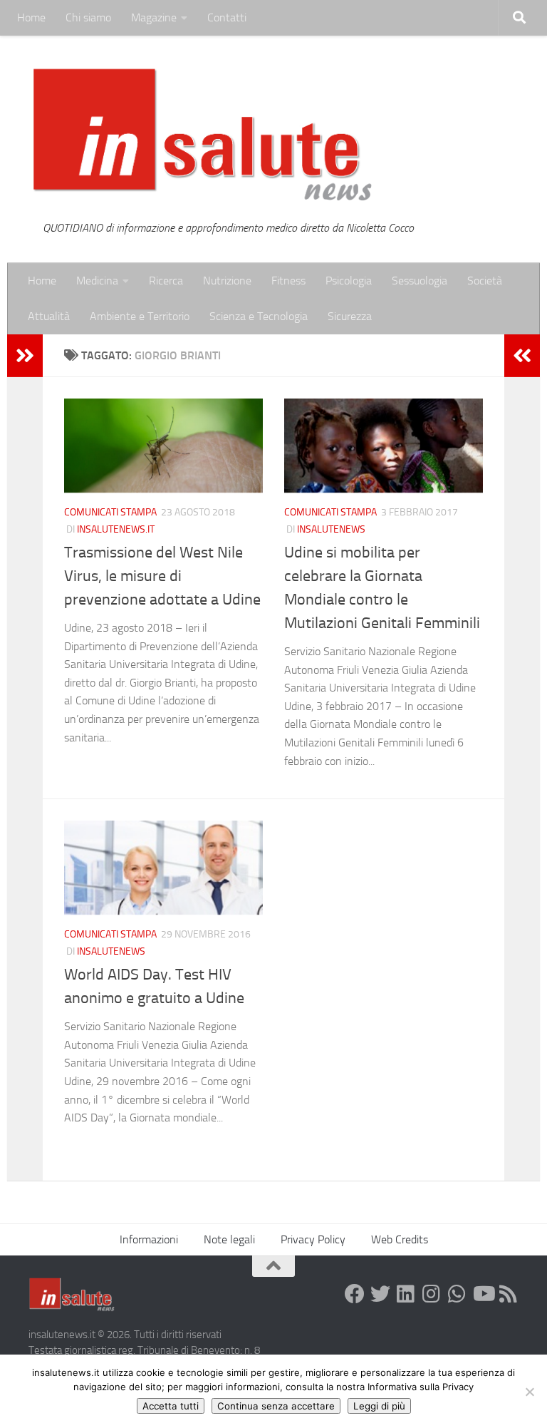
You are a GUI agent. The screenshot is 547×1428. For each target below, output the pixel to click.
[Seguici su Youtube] (483, 1294)
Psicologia (348, 280)
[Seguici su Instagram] (432, 1294)
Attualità (49, 316)
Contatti (226, 17)
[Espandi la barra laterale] (25, 355)
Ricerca (166, 280)
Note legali (229, 1239)
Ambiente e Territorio (139, 316)
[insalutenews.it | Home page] (202, 135)
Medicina (97, 280)
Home (31, 17)
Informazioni (149, 1239)
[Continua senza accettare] (529, 1392)
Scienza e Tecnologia (258, 316)
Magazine (154, 17)
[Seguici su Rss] (509, 1294)
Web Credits (399, 1239)
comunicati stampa (110, 512)
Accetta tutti (170, 1406)
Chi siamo (88, 17)
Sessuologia (419, 280)
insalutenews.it (116, 529)
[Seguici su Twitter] (380, 1294)
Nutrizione (227, 280)
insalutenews (331, 529)
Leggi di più (379, 1406)
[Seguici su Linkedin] (406, 1294)
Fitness (288, 280)
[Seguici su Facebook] (355, 1294)
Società (484, 280)
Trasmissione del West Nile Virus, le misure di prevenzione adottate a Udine (162, 576)
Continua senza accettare (276, 1406)
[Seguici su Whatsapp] (457, 1294)
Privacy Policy (313, 1239)
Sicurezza (350, 316)
